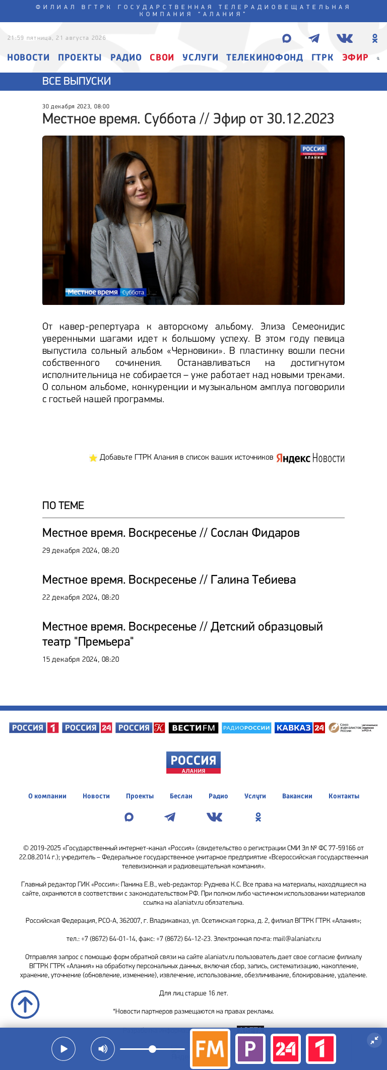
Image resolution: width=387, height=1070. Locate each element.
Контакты (344, 796)
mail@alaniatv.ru (297, 939)
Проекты (80, 58)
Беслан (181, 796)
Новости (28, 58)
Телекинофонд (264, 58)
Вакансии (297, 796)
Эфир (355, 58)
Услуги (200, 58)
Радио (126, 58)
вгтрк (97, 8)
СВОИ (162, 58)
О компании (47, 796)
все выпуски (76, 82)
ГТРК (322, 58)
